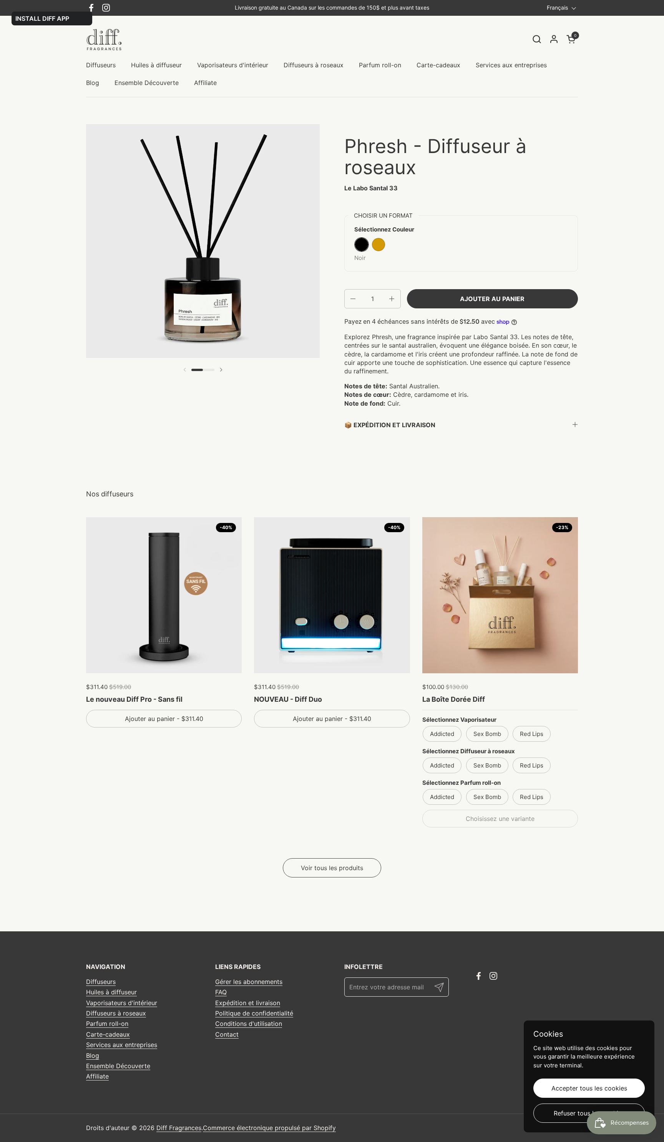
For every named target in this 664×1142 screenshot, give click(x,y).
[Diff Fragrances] (106, 38)
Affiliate (97, 1076)
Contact (227, 1034)
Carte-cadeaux (108, 1034)
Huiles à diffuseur (111, 992)
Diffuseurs (101, 982)
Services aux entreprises (121, 1045)
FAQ (221, 992)
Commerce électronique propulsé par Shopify (269, 1128)
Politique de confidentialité (254, 1013)
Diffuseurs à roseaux (116, 1013)
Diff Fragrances (178, 1128)
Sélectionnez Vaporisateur (459, 719)
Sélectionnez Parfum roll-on (461, 782)
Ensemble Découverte (118, 1066)
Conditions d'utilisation (248, 1023)
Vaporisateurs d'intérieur (121, 1003)
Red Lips (531, 733)
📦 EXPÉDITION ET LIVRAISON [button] (389, 425)
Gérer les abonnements (248, 982)
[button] (536, 39)
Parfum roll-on (107, 1023)
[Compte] (554, 39)
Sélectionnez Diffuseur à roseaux (468, 751)
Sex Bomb (487, 733)
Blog (92, 1055)
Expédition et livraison (247, 1003)
